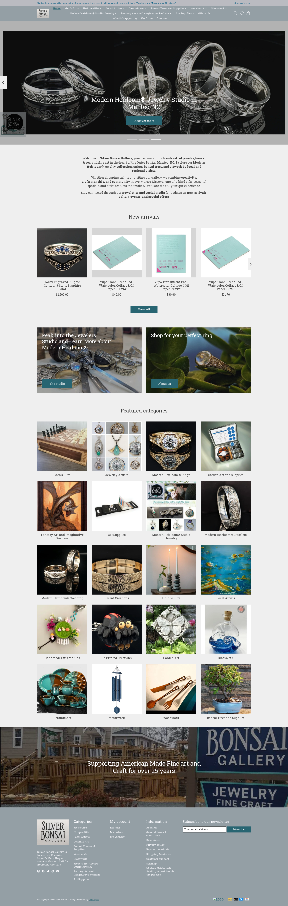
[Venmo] (241, 899)
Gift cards (204, 13)
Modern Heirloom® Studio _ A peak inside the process (160, 871)
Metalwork (117, 718)
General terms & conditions (156, 834)
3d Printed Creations (117, 658)
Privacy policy (155, 844)
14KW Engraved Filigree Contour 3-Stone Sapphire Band (62, 285)
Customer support (157, 858)
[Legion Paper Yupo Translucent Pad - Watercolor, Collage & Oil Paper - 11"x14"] (117, 252)
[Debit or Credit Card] (236, 899)
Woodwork (171, 718)
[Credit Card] (247, 899)
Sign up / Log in (242, 3)
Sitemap (151, 863)
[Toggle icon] (235, 13)
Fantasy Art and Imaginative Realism (62, 536)
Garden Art (171, 658)
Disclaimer (153, 840)
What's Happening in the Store (133, 18)
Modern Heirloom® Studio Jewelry (171, 536)
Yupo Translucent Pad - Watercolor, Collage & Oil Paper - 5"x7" (226, 285)
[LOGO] (218, 899)
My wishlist (117, 836)
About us (151, 827)
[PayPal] (230, 899)
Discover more (144, 121)
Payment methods (157, 849)
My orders (116, 832)
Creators (162, 18)
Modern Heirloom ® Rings (171, 475)
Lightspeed (94, 899)
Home (56, 8)
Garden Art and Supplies (225, 475)
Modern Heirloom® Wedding (62, 598)
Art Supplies (117, 535)
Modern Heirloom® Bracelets (226, 535)
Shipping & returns (158, 854)
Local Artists (225, 598)
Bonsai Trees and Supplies (225, 718)
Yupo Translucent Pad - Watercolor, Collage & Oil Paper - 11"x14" (116, 285)
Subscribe (238, 829)
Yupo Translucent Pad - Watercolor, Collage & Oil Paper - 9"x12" (171, 285)
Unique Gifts (171, 598)
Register (115, 827)
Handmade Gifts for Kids (62, 658)
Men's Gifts (71, 8)
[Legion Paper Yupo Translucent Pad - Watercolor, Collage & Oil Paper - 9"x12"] (171, 252)
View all (144, 309)
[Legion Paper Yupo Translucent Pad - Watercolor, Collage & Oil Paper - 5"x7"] (226, 252)
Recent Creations (116, 598)
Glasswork (226, 658)
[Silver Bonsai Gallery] (43, 13)
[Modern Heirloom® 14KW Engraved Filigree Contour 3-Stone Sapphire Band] (62, 252)
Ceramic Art (62, 718)
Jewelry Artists (116, 475)
